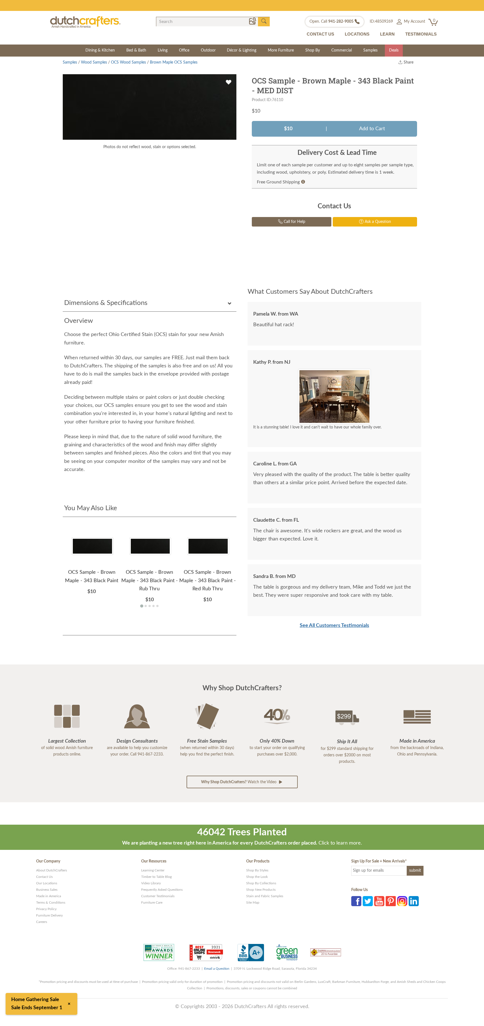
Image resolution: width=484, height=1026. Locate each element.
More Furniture (281, 50)
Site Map (252, 902)
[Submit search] (264, 21)
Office (184, 50)
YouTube (379, 901)
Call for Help (294, 222)
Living (162, 50)
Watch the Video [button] (239, 782)
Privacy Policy (46, 909)
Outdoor (208, 50)
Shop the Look (257, 876)
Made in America (48, 896)
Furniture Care (151, 902)
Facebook (356, 901)
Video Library (151, 883)
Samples (370, 50)
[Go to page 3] (149, 606)
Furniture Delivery (49, 915)
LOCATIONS (357, 34)
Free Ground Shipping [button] (278, 182)
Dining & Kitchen (100, 50)
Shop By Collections (261, 883)
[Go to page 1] (141, 606)
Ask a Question (377, 222)
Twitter (368, 901)
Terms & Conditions (50, 902)
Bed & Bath (136, 50)
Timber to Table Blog (156, 876)
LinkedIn (414, 901)
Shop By (312, 50)
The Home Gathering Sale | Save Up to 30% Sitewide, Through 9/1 (242, 5)
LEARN (387, 34)
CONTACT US (320, 34)
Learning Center (152, 870)
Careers (41, 922)
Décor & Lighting (241, 50)
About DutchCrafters (51, 870)
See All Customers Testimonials (334, 625)
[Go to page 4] (153, 606)
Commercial (341, 50)
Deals (394, 50)
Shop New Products (261, 889)
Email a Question (216, 968)
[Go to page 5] (157, 606)
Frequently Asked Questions (162, 889)
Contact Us (44, 876)
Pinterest (391, 901)
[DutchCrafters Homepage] (85, 22)
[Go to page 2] (146, 606)
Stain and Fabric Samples (264, 896)
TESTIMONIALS (421, 34)
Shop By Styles (257, 870)
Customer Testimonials (157, 896)
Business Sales (46, 889)
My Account (414, 22)
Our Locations (46, 883)
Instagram (402, 901)
